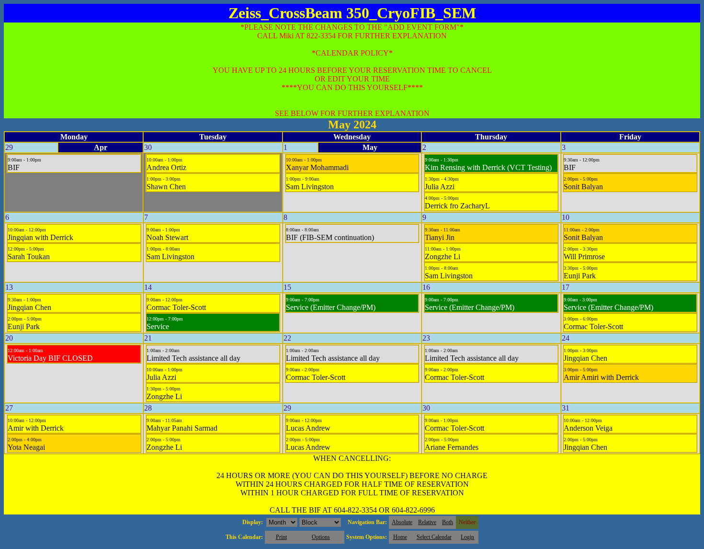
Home (400, 537)
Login (467, 537)
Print (281, 537)
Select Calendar (434, 537)
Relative (427, 522)
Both (447, 522)
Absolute (402, 522)
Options (321, 537)
